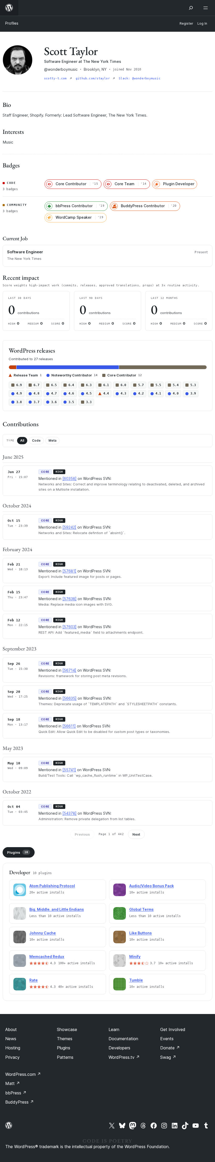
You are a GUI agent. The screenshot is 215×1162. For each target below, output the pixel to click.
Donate (170, 1047)
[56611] (69, 726)
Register (186, 23)
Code (36, 440)
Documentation (123, 1038)
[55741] (69, 770)
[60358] (69, 478)
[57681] (69, 571)
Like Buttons (140, 933)
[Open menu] (206, 8)
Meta (52, 440)
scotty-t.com (56, 78)
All (22, 440)
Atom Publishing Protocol (52, 886)
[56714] (69, 670)
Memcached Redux (46, 956)
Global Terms (141, 909)
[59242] (69, 527)
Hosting (12, 1047)
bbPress (15, 1092)
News (10, 1038)
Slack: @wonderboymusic (139, 78)
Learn (114, 1029)
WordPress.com (23, 1074)
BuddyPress (19, 1102)
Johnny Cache (42, 933)
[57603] (69, 626)
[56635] (69, 698)
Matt (12, 1083)
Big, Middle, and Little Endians (56, 909)
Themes (64, 1038)
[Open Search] (191, 8)
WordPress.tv (124, 1057)
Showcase (67, 1029)
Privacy (12, 1057)
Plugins (17, 852)
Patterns (65, 1057)
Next (136, 834)
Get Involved (172, 1029)
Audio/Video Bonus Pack (151, 886)
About (11, 1029)
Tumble (136, 980)
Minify (135, 956)
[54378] (69, 813)
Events (167, 1038)
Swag (168, 1057)
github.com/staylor (94, 78)
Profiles (11, 23)
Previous (82, 834)
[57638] (69, 598)
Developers (119, 1047)
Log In (202, 23)
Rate (33, 980)
